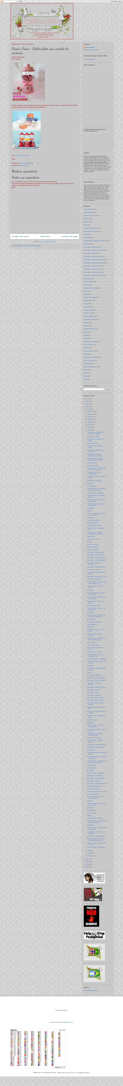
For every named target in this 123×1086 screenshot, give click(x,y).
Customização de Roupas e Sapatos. (95, 240)
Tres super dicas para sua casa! (97, 791)
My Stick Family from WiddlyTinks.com (61, 1022)
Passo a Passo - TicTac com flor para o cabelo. (97, 804)
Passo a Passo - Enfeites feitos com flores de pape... (96, 468)
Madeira (86, 322)
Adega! (89, 815)
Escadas (86, 294)
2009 (87, 867)
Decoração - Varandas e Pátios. (93, 275)
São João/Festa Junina (91, 366)
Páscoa (86, 348)
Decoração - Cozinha (90, 253)
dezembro (91, 411)
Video (85, 376)
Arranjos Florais (88, 212)
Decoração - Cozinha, (93, 690)
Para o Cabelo (88, 344)
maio (89, 430)
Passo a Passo (24, 165)
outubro (90, 416)
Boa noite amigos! (92, 465)
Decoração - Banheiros (91, 247)
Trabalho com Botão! (93, 520)
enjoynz (73, 1072)
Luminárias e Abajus (90, 319)
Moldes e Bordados (90, 329)
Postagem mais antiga (70, 236)
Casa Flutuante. (92, 813)
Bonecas (86, 222)
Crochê (86, 234)
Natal (85, 332)
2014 (87, 406)
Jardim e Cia (87, 313)
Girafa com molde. (92, 443)
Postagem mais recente (20, 236)
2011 (87, 861)
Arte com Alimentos (90, 215)
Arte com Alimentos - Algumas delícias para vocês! (96, 489)
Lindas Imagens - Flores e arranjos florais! (95, 655)
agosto (90, 422)
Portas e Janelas (89, 360)
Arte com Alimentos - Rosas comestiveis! (95, 593)
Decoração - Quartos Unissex (93, 266)
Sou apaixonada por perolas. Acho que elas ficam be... (96, 839)
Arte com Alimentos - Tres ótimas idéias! (95, 797)
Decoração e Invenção (22, 155)
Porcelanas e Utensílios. (94, 481)
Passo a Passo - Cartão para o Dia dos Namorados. (96, 639)
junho (89, 427)
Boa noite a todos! (92, 523)
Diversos (86, 285)
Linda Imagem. (91, 765)
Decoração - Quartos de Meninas (94, 263)
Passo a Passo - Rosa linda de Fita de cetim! (96, 504)
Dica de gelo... (91, 750)
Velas (85, 373)
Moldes (86, 326)
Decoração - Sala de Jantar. (92, 272)
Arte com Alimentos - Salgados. (96, 659)
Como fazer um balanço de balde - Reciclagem (95, 433)
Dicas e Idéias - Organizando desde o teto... (96, 500)
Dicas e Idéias (88, 281)
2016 (87, 401)
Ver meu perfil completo (91, 50)
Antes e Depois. (88, 209)
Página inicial (45, 236)
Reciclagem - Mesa (93, 436)
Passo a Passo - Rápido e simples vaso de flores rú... (96, 533)
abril (89, 850)
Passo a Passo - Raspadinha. (96, 773)
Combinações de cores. (91, 231)
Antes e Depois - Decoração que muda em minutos (97, 821)
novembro (91, 414)
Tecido (86, 370)
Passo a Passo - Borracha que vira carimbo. (96, 597)
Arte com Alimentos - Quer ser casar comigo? (96, 514)
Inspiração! (90, 517)
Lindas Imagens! (92, 624)
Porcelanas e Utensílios (91, 357)
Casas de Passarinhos (90, 228)
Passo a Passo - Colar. (94, 605)
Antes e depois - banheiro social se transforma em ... (97, 582)
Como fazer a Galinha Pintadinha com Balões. (95, 455)
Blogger (87, 1072)
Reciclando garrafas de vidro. (96, 747)
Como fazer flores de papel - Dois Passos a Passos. (96, 459)
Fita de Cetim (88, 300)
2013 (87, 409)
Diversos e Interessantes (91, 288)
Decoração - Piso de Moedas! (96, 836)
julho (89, 424)
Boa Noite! (90, 590)
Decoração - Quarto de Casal (93, 256)
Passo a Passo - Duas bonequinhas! (94, 473)
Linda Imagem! (91, 768)
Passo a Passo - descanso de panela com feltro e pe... (96, 615)
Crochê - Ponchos (92, 544)
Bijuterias (86, 218)
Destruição (90, 807)
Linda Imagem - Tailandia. (95, 818)
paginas (86, 335)
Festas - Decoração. (93, 645)
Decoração (87, 244)
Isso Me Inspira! (88, 310)
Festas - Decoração (90, 297)
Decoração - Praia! (93, 692)
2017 (87, 399)
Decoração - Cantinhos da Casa (93, 250)
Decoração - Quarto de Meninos (93, 259)
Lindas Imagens (88, 316)
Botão (85, 225)
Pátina (86, 354)
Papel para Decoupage (91, 341)
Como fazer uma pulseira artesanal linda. (95, 734)
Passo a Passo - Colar (94, 652)
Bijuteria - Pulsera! (92, 547)
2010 (87, 864)
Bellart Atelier (90, 47)
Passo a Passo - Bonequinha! (96, 847)
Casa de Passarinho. (93, 794)
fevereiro (90, 856)
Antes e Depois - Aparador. (95, 493)
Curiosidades (88, 237)
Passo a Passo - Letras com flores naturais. (95, 725)
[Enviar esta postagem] (37, 163)
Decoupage (87, 278)
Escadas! (90, 483)
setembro (91, 419)
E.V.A (85, 291)
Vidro (85, 379)
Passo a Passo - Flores (94, 525)
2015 (87, 404)
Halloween (87, 307)
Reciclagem (87, 363)
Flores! (89, 672)
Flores (86, 303)
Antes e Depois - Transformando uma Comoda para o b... (97, 761)
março (90, 853)
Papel (85, 338)
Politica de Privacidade (91, 990)
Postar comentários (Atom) (47, 241)
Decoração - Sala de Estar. (92, 269)
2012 (87, 859)
